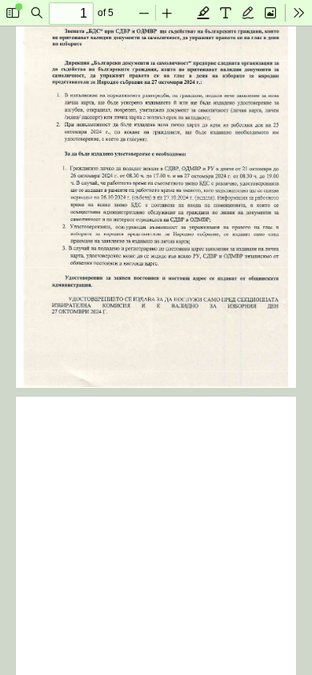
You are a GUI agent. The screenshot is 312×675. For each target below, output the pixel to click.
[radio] (203, 13)
